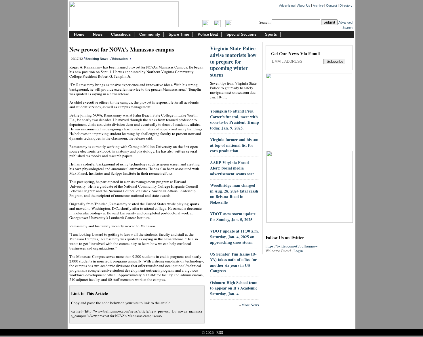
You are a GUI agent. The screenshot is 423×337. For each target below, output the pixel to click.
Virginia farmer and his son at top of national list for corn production (234, 145)
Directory (346, 5)
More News (250, 304)
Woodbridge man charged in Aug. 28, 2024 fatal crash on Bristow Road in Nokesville (234, 193)
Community (149, 34)
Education (120, 58)
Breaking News (96, 58)
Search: (265, 22)
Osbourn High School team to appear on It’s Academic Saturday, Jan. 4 (234, 288)
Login (298, 250)
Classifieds (121, 34)
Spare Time (179, 34)
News (97, 34)
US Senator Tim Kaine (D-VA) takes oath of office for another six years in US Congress (233, 262)
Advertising (287, 5)
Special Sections (241, 34)
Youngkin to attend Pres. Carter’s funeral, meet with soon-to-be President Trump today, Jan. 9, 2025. (234, 119)
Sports (271, 34)
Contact (331, 5)
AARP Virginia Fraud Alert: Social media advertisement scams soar (232, 168)
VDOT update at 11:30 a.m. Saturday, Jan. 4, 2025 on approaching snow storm (234, 236)
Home (79, 34)
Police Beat (208, 34)
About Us (303, 5)
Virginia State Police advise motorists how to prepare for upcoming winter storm (233, 61)
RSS (219, 332)
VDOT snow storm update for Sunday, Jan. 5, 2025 (233, 216)
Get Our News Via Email (295, 54)
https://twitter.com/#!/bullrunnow (292, 246)
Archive (318, 5)
